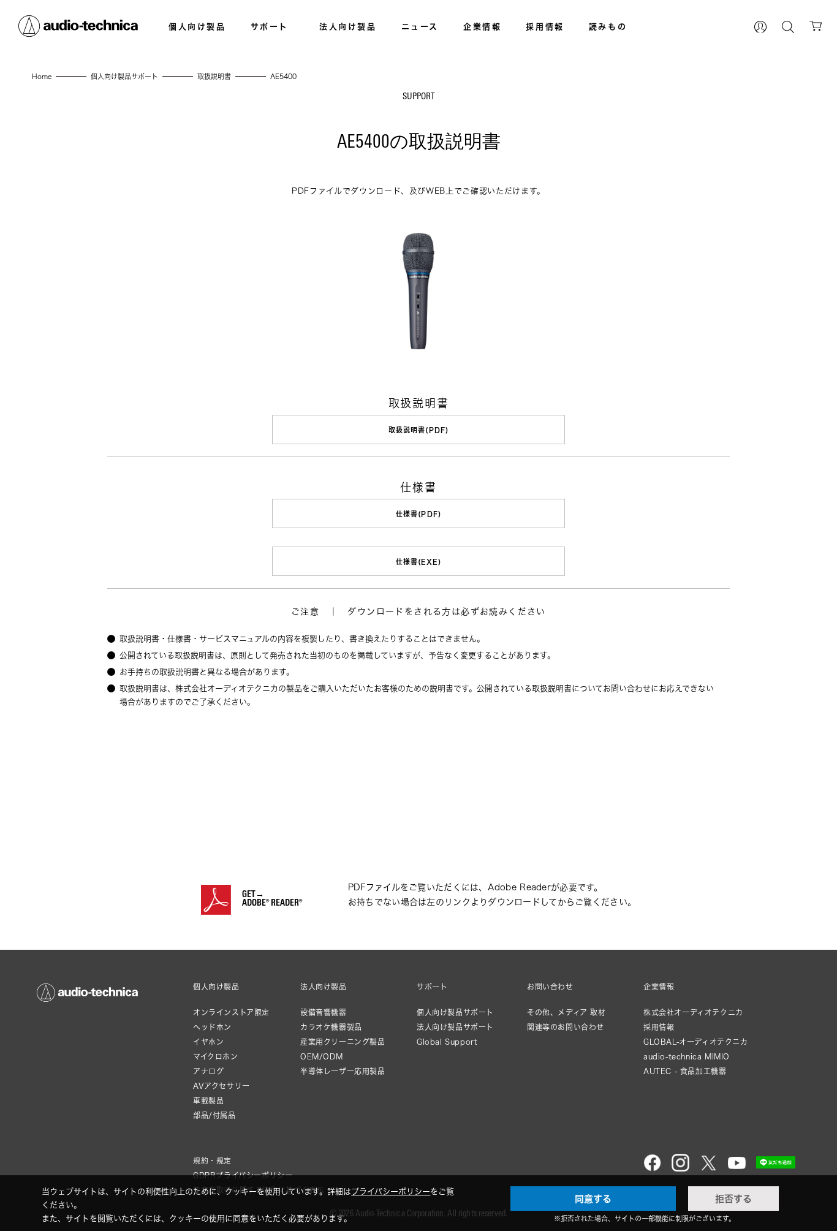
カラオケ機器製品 (331, 1027)
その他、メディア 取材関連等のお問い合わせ (566, 1020)
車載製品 (208, 1100)
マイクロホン (215, 1056)
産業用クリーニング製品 (342, 1042)
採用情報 (545, 26)
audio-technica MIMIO (686, 1056)
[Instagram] (680, 1168)
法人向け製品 (348, 26)
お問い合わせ (550, 987)
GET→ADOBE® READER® (272, 899)
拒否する (733, 1198)
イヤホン (208, 1042)
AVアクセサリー (221, 1086)
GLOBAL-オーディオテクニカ (695, 1042)
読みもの (608, 26)
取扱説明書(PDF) (418, 429)
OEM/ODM (321, 1056)
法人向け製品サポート (455, 1027)
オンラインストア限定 (231, 1012)
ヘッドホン (212, 1027)
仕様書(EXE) (419, 561)
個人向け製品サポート (455, 1012)
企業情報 (482, 26)
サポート (270, 26)
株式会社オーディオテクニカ (693, 1012)
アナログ (208, 1071)
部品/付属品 (214, 1115)
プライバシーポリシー (390, 1191)
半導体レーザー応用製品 (342, 1071)
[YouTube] (737, 1168)
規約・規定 (212, 1160)
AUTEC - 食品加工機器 (684, 1071)
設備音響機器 (323, 1012)
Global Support (447, 1042)
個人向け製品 (197, 26)
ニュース (420, 26)
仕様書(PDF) (418, 513)
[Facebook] (652, 1168)
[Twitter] (709, 1168)
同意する (593, 1198)
